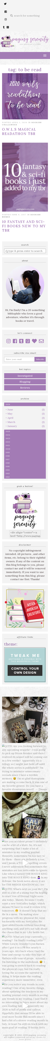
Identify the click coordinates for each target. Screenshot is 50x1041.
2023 (8, 438)
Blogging (25, 381)
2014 (8, 470)
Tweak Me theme (34, 1037)
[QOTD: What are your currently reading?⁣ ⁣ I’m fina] (25, 958)
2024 (8, 435)
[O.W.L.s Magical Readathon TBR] (25, 96)
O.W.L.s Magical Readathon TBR (19, 131)
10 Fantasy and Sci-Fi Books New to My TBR (24, 226)
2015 (8, 466)
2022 (8, 442)
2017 (8, 459)
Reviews (25, 387)
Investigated (25, 375)
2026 (8, 404)
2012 (8, 477)
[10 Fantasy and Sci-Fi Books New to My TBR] (25, 177)
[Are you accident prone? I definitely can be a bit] (25, 863)
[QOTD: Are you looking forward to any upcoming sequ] (25, 767)
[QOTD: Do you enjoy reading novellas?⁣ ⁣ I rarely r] (25, 720)
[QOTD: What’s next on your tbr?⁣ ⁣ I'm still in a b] (25, 910)
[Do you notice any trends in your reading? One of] (25, 1006)
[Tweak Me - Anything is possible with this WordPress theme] (25, 664)
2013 (8, 473)
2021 (8, 445)
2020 (8, 449)
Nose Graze (25, 1039)
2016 (8, 463)
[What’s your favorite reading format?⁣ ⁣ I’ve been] (25, 815)
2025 (8, 431)
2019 (8, 452)
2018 (8, 456)
